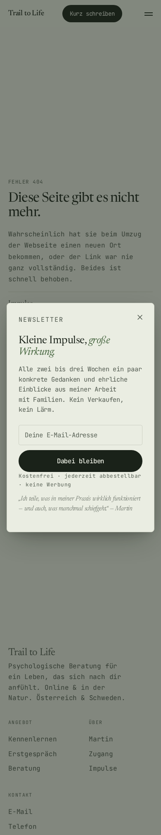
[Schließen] (140, 317)
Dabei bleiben (80, 461)
